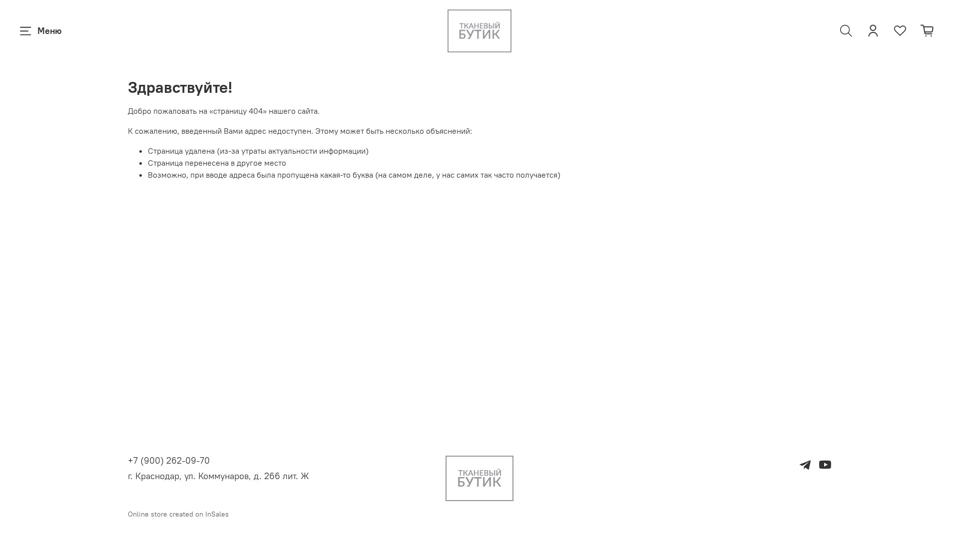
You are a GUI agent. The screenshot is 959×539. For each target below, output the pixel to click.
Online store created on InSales (178, 514)
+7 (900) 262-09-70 (169, 460)
